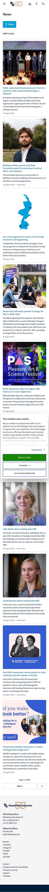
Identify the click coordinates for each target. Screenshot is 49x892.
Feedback (7, 876)
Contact (6, 864)
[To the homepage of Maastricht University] (16, 4)
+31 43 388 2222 (10, 823)
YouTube (6, 856)
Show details (37, 450)
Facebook (7, 844)
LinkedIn (6, 850)
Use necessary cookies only (24, 473)
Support (6, 873)
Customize (23, 465)
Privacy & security (10, 870)
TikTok (5, 853)
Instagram (7, 847)
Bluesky (6, 841)
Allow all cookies (24, 457)
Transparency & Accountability (15, 867)
